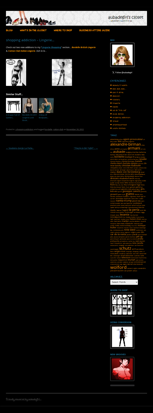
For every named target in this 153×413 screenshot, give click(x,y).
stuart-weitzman (127, 256)
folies (143, 185)
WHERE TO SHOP (63, 30)
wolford (118, 267)
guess (130, 194)
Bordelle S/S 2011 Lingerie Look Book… (29, 118)
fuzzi (127, 187)
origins (133, 232)
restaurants (114, 245)
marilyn (125, 221)
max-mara (120, 223)
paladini (129, 235)
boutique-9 (129, 157)
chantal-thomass (127, 161)
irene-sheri (135, 199)
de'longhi (123, 170)
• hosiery (115, 99)
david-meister (114, 170)
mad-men (117, 219)
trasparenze (122, 260)
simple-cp (122, 254)
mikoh (112, 226)
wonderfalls (142, 268)
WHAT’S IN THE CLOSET (33, 30)
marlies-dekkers (134, 221)
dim (111, 174)
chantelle (138, 161)
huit (138, 196)
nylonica (117, 232)
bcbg (117, 155)
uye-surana (139, 260)
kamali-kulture (136, 205)
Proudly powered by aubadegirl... (23, 399)
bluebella (138, 155)
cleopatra (114, 168)
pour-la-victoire (132, 239)
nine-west (129, 229)
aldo (120, 141)
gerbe (138, 187)
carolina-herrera (133, 159)
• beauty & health (118, 85)
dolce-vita (113, 176)
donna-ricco (138, 176)
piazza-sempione (119, 237)
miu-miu (134, 226)
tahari (119, 258)
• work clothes (118, 128)
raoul (112, 243)
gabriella (133, 187)
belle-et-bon (123, 155)
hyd (142, 196)
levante (124, 214)
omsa (122, 232)
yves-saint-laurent (117, 271)
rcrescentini (118, 243)
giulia (120, 191)
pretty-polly (114, 241)
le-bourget (129, 212)
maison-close (135, 219)
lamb (141, 210)
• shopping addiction (24, 129)
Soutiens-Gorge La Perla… (20, 148)
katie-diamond (133, 207)
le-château (137, 212)
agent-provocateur (133, 139)
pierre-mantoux (130, 237)
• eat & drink (117, 92)
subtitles (137, 256)
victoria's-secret (140, 262)
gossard (113, 194)
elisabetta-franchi (126, 178)
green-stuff (121, 194)
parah (134, 234)
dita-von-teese (118, 174)
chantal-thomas (115, 161)
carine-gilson (122, 159)
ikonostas (119, 198)
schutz (125, 248)
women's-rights (132, 268)
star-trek (136, 254)
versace (130, 262)
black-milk (131, 155)
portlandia (123, 239)
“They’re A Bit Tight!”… (86, 148)
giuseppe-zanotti (131, 191)
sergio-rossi (119, 251)
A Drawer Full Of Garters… (13, 116)
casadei (143, 158)
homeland (119, 196)
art (142, 149)
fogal (138, 185)
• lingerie (115, 103)
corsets (136, 168)
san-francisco (138, 245)
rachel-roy (131, 241)
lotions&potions (116, 217)
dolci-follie (120, 176)
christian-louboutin (131, 165)
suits (142, 256)
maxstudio (129, 223)
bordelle (48, 129)
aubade (119, 151)
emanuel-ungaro (115, 181)
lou (124, 217)
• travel (114, 121)
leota (117, 215)
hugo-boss (133, 196)
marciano (117, 221)
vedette (125, 262)
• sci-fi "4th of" (118, 110)
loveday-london (131, 217)
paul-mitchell (142, 235)
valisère (119, 262)
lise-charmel (134, 215)
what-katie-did (138, 264)
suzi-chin (113, 258)
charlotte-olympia (129, 163)
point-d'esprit (114, 239)
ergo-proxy (138, 181)
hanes (137, 194)
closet (120, 168)
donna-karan (129, 176)
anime (117, 149)
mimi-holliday (125, 225)
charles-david (116, 163)
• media (114, 106)
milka (117, 225)
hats (141, 194)
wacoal (130, 264)
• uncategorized (118, 124)
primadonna (124, 241)
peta (111, 237)
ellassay (137, 179)
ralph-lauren (140, 241)
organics (127, 232)
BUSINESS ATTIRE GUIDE (94, 30)
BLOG (9, 30)
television (126, 257)
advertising (114, 139)
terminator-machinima (138, 258)
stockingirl (116, 256)
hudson (126, 196)
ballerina (142, 152)
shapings (129, 251)
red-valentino (127, 243)
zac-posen (128, 271)
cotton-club (58, 129)
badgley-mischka (132, 152)
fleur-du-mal (119, 185)
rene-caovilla (137, 243)
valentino (113, 262)
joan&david (137, 203)
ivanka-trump (124, 200)
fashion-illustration (135, 183)
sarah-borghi (114, 249)
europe (117, 183)
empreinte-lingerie (128, 181)
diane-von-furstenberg (128, 171)
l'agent (125, 210)
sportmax (129, 254)
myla (131, 228)
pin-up (139, 236)
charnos (140, 163)
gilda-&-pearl (136, 189)
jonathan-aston (115, 205)
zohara (135, 271)
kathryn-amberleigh (121, 207)
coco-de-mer (128, 168)
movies (126, 228)
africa (121, 139)
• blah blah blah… (118, 88)
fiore (112, 184)
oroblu (138, 232)
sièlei (141, 251)
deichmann (130, 170)
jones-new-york (126, 205)
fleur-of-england (130, 185)
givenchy (144, 191)
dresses (114, 178)
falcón (122, 183)
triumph (131, 259)
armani (134, 148)
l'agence (118, 210)
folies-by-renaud (115, 187)
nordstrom (139, 230)
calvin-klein (114, 159)
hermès (112, 196)
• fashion (115, 96)
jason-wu (136, 200)
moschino (120, 228)
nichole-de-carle (118, 230)
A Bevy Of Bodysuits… (44, 116)
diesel (142, 172)
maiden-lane (125, 219)
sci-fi (134, 249)
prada (140, 238)
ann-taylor (123, 149)
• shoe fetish (117, 113)
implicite (127, 198)
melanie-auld (138, 223)
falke (126, 183)
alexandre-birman (125, 144)
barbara (112, 155)
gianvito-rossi (126, 189)
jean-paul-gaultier (127, 203)
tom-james (113, 260)
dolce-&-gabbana (140, 174)
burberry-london (140, 157)
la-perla (134, 210)
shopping (136, 251)
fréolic (123, 187)
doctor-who (129, 174)
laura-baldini (120, 212)
